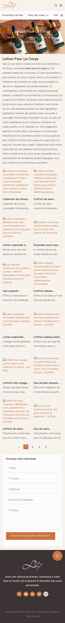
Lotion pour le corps (34, 42)
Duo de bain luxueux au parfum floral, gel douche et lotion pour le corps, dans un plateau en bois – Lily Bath (48, 383)
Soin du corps (49, 38)
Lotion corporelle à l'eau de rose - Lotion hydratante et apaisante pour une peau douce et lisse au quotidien (16, 245)
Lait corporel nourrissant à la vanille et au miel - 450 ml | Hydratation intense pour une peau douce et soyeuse (17, 291)
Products (33, 38)
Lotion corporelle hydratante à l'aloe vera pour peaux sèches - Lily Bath (17, 337)
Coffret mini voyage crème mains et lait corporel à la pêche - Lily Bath (15, 383)
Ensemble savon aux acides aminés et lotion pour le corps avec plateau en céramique (48, 245)
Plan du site (33, 617)
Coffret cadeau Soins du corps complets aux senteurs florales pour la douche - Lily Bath (47, 337)
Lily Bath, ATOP (15, 38)
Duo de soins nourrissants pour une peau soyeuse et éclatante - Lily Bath (47, 429)
